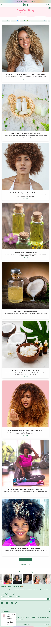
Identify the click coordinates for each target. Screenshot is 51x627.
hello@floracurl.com (18, 619)
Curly (11, 596)
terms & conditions (26, 624)
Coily (4, 596)
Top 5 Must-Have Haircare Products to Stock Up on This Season (25, 74)
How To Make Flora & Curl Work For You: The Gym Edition (25, 489)
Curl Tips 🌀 (15, 20)
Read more (25, 79)
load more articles (25, 559)
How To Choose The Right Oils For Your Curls (25, 371)
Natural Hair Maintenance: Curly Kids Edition (25, 548)
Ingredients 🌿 (25, 20)
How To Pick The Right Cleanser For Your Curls (25, 133)
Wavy (19, 596)
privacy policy (47, 624)
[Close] (15, 614)
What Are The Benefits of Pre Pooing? (25, 311)
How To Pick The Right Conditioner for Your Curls (25, 193)
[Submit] (48, 599)
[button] (2, 579)
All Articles (6, 20)
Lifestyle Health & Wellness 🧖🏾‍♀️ (38, 20)
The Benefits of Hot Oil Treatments (26, 252)
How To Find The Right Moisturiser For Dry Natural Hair (25, 430)
